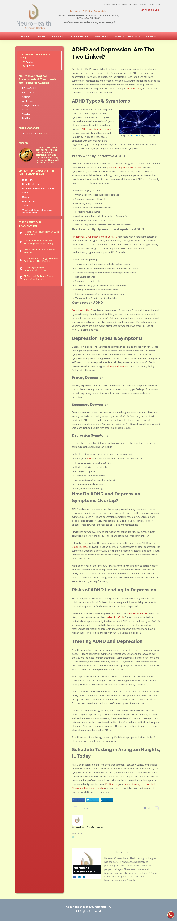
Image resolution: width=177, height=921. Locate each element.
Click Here (43, 133)
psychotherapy (133, 88)
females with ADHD (138, 613)
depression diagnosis (135, 784)
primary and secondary (118, 366)
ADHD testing (112, 784)
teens (96, 791)
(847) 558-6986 (149, 10)
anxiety (90, 458)
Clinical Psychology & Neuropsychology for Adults (37, 268)
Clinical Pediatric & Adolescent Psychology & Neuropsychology (39, 242)
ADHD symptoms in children (96, 129)
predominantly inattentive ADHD (124, 167)
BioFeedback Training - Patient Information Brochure (39, 277)
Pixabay (136, 135)
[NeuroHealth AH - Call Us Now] (170, 914)
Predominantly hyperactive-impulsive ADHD (94, 236)
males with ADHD (115, 617)
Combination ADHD (82, 310)
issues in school (80, 546)
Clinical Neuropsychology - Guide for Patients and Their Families (41, 260)
